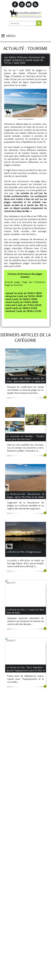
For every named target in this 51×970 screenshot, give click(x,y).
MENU (11, 36)
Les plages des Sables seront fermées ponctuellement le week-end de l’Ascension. (26, 381)
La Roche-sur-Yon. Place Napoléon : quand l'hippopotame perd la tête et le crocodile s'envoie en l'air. (26, 670)
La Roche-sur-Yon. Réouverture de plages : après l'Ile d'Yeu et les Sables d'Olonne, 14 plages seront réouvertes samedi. (26, 498)
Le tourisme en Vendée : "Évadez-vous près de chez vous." (26, 438)
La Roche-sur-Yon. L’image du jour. (24, 551)
